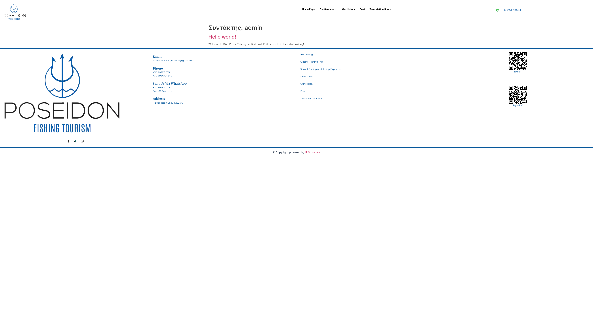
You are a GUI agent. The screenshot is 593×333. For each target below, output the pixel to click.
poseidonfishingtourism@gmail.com (173, 60)
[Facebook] (68, 141)
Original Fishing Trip (311, 61)
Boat (362, 9)
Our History (348, 9)
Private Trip (306, 76)
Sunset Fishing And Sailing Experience (321, 69)
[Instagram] (82, 141)
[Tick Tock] (75, 141)
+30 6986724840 (162, 75)
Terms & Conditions (380, 9)
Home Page (308, 9)
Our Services (327, 9)
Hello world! (222, 37)
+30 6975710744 (511, 9)
